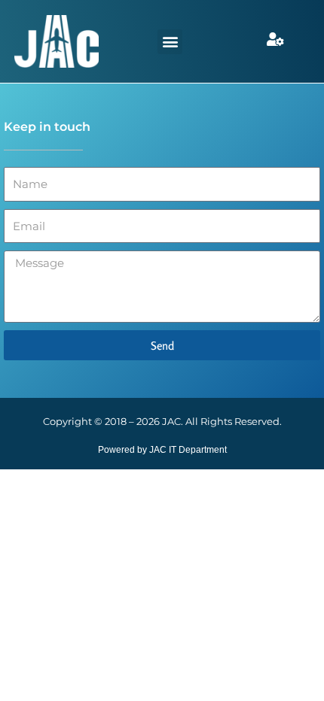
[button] (169, 41)
